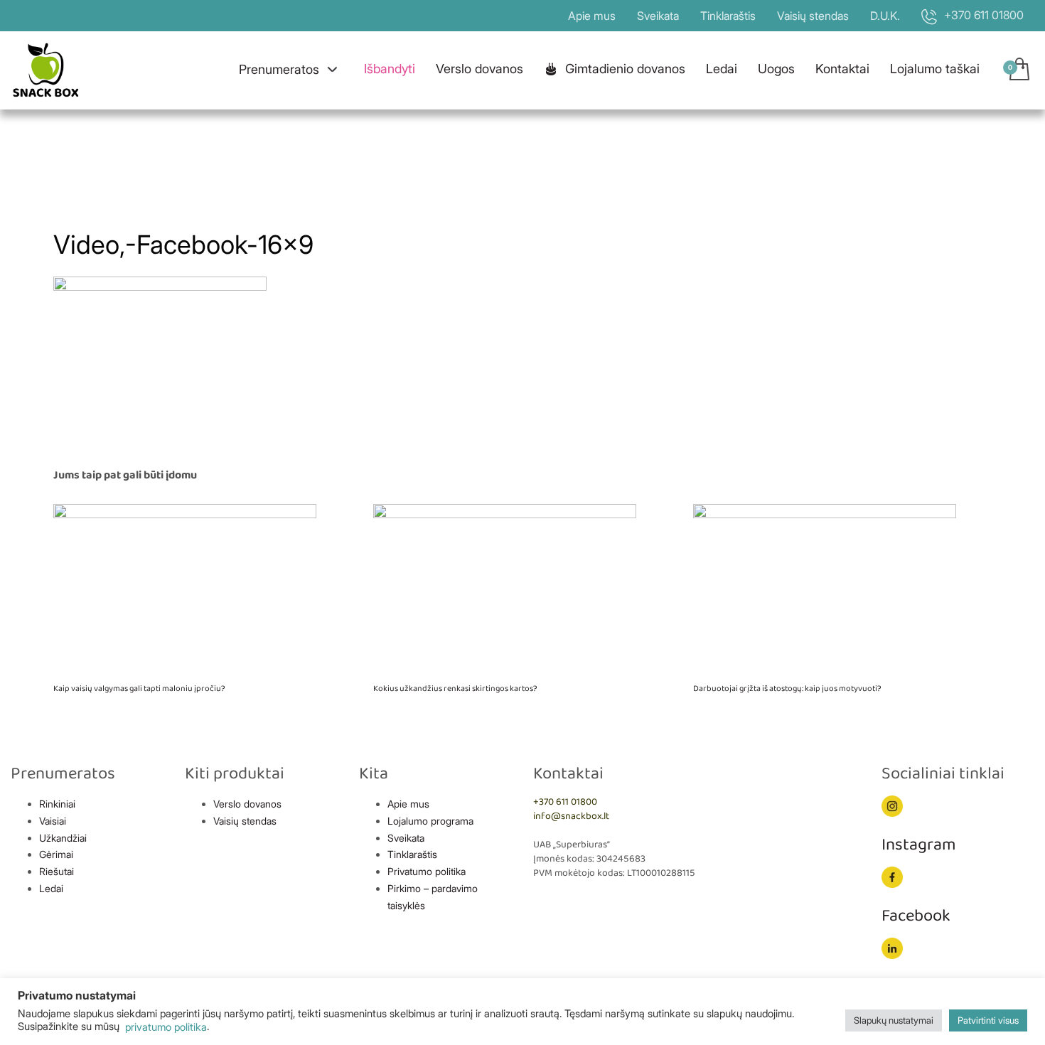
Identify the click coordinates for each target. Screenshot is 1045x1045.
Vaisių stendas (813, 16)
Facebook (915, 916)
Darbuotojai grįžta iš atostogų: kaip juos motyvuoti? (787, 688)
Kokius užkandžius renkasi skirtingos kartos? (455, 688)
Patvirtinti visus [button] (988, 1020)
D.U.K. (885, 16)
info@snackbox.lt (571, 816)
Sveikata (658, 16)
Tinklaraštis (728, 16)
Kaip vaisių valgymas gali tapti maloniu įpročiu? (139, 688)
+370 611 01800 (565, 802)
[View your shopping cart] (1018, 70)
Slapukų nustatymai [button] (893, 1020)
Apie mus (592, 16)
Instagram (918, 845)
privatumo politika (164, 1027)
